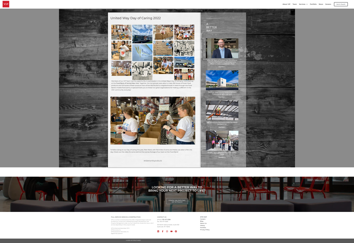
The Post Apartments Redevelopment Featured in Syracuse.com (222, 93)
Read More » (222, 66)
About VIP (286, 4)
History (202, 225)
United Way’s (166, 81)
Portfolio (313, 4)
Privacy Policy (205, 230)
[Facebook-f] (163, 231)
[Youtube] (171, 231)
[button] (152, 120)
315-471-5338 (166, 219)
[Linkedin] (158, 231)
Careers (328, 4)
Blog (201, 221)
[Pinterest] (176, 231)
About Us (203, 223)
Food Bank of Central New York (127, 83)
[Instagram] (167, 231)
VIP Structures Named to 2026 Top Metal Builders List (222, 123)
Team (295, 4)
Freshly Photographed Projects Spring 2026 (222, 153)
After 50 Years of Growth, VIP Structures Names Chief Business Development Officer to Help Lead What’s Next (222, 62)
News (321, 4)
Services (302, 4)
